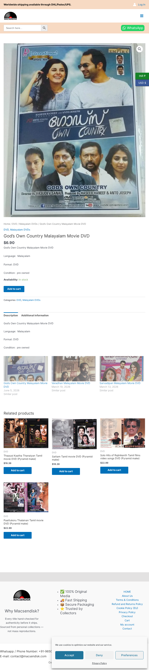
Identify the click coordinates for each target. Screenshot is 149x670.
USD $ (140, 82)
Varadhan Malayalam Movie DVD (71, 383)
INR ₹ (140, 75)
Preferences (129, 655)
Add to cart (14, 288)
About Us (127, 595)
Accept (69, 655)
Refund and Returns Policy (127, 604)
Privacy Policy (99, 663)
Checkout (127, 616)
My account (127, 624)
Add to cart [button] (17, 470)
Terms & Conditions (127, 599)
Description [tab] (11, 315)
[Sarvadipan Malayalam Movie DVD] (122, 368)
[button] (139, 49)
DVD (14, 224)
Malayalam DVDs (28, 224)
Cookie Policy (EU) (127, 608)
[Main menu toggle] (141, 15)
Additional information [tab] (35, 315)
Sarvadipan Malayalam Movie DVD (120, 383)
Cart (127, 620)
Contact (127, 628)
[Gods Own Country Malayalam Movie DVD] (26, 368)
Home (7, 224)
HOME (127, 591)
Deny (99, 655)
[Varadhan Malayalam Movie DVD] (74, 368)
